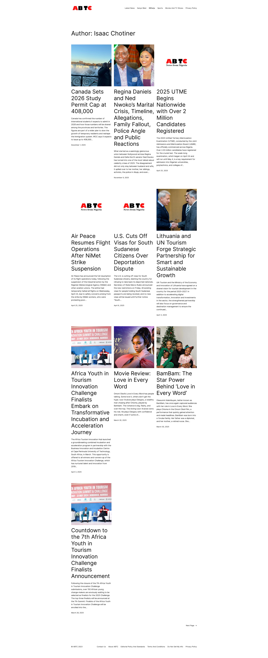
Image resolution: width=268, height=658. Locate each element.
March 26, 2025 (77, 613)
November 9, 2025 (121, 178)
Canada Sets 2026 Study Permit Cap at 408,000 (88, 101)
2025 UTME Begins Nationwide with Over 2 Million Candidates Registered (172, 111)
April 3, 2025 (162, 315)
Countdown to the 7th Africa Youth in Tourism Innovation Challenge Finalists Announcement (90, 553)
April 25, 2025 (162, 170)
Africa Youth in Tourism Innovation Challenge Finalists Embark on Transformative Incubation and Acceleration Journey (90, 402)
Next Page (191, 625)
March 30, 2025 (120, 420)
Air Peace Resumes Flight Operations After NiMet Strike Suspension (90, 252)
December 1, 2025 (78, 145)
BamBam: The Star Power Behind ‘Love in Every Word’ (176, 383)
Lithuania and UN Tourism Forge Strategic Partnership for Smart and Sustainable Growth (176, 255)
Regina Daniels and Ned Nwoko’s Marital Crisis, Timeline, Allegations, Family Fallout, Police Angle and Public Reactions (134, 117)
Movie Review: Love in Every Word (132, 380)
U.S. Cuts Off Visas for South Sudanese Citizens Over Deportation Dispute (133, 252)
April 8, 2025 (119, 305)
